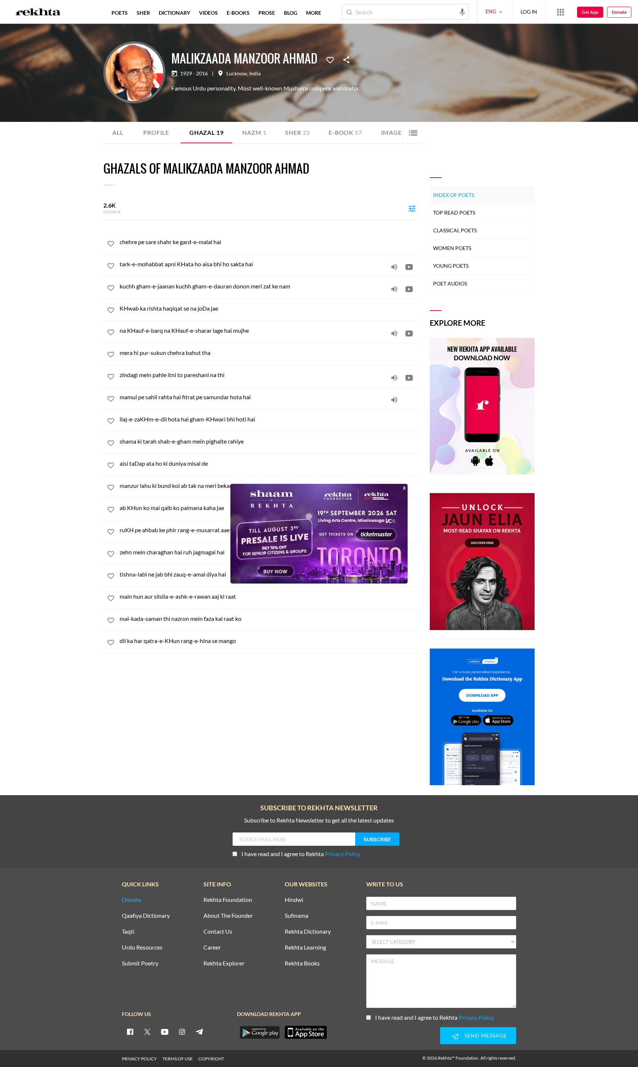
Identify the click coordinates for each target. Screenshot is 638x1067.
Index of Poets (453, 195)
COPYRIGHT (211, 1058)
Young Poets (451, 266)
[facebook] (130, 1031)
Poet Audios (450, 283)
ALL (117, 132)
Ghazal (206, 132)
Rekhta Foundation (227, 900)
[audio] (394, 267)
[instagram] (182, 1031)
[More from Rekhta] (560, 11)
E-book (345, 132)
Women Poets (452, 248)
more (313, 13)
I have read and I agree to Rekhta (300, 853)
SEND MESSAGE (485, 1035)
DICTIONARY (174, 13)
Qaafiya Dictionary (146, 916)
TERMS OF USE (177, 1058)
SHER (143, 13)
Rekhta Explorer (223, 963)
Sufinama (296, 916)
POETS (120, 13)
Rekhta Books (302, 963)
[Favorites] (330, 59)
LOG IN (529, 11)
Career (212, 947)
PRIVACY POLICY (139, 1058)
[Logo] (38, 13)
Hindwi (294, 900)
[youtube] (165, 1031)
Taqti (128, 932)
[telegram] (199, 1031)
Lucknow (236, 73)
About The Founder (228, 916)
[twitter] (147, 1031)
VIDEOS (208, 13)
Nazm (254, 132)
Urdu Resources (142, 947)
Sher (297, 132)
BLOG (290, 13)
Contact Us (217, 932)
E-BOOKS (238, 13)
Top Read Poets (454, 212)
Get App (590, 12)
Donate (619, 12)
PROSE (266, 13)
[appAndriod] (260, 1032)
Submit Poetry (140, 963)
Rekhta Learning (305, 947)
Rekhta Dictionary (308, 932)
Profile (156, 132)
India (255, 73)
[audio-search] (462, 11)
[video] (409, 267)
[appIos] (306, 1032)
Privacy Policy (342, 853)
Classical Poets (455, 230)
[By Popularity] (412, 208)
